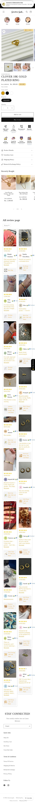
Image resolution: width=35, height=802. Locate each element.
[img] (8, 249)
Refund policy (19, 797)
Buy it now (17, 119)
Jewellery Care (8, 741)
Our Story (6, 746)
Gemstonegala (11, 797)
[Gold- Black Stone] (7, 93)
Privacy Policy (8, 774)
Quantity (3, 104)
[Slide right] (33, 68)
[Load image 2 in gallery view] (17, 67)
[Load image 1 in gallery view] (8, 67)
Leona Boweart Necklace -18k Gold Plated (8, 194)
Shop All (6, 737)
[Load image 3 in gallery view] (26, 67)
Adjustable (6, 100)
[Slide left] (2, 68)
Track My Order (8, 750)
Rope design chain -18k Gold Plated (23, 193)
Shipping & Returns (9, 765)
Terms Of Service (8, 761)
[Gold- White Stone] (11, 93)
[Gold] (3, 93)
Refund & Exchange (9, 769)
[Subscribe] (29, 726)
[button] (4, 12)
